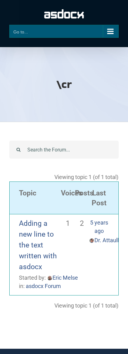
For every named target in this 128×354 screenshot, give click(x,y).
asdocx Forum (43, 286)
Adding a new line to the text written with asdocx (38, 245)
